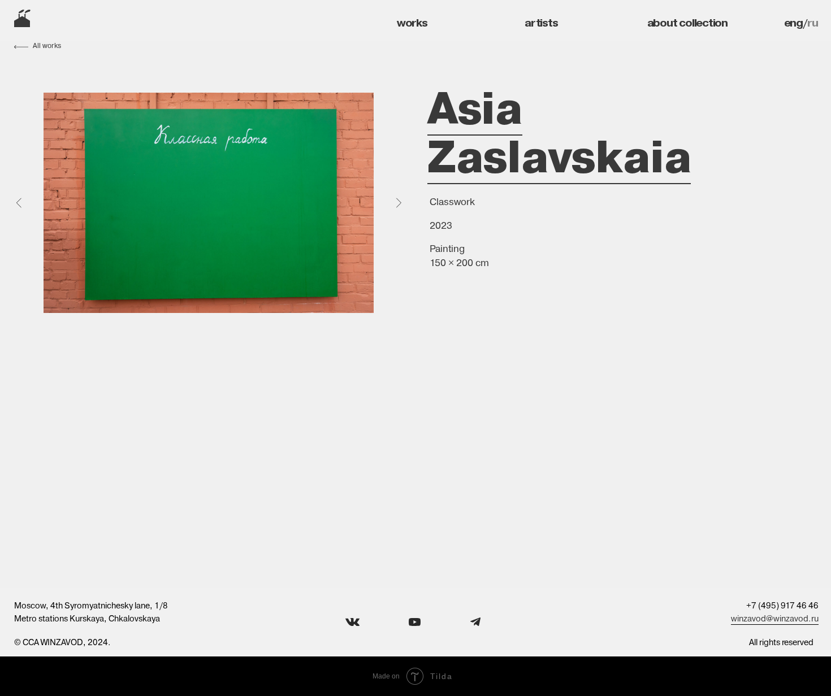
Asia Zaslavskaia (559, 132)
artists (541, 22)
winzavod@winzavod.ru (775, 619)
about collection (687, 22)
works (412, 22)
